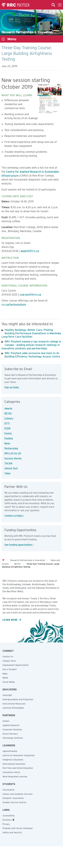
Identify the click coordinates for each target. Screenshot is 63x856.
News (7, 443)
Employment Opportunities (15, 665)
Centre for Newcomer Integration (18, 755)
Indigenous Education (12, 759)
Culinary (8, 418)
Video (7, 473)
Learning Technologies (13, 708)
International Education (13, 764)
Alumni (5, 721)
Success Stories (13, 458)
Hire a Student (9, 669)
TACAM (8, 463)
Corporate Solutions (12, 729)
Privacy (6, 824)
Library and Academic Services (17, 794)
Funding (8, 438)
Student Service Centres (14, 802)
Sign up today (11, 387)
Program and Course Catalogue (17, 828)
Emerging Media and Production (17, 699)
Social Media (8, 682)
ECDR (7, 428)
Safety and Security (12, 832)
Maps (4, 673)
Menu (11, 39)
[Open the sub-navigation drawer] (3, 39)
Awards (8, 408)
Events (8, 433)
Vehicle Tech (11, 468)
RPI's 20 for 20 (12, 453)
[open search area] (53, 5)
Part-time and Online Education (17, 768)
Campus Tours (9, 661)
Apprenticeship (9, 751)
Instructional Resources (13, 704)
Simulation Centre (11, 772)
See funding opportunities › (19, 544)
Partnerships (11, 448)
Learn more (10, 619)
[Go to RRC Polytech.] (3, 560)
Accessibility (8, 815)
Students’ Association (13, 798)
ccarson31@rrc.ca (30, 294)
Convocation (8, 790)
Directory (7, 820)
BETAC (8, 413)
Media (5, 678)
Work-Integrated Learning (14, 776)
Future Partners (10, 734)
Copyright (7, 695)
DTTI (7, 423)
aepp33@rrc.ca (30, 250)
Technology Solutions (12, 738)
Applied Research (10, 725)
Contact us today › (14, 515)
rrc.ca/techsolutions (13, 304)
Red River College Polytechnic (15, 5)
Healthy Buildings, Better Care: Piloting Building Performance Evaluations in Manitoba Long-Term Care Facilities (31, 333)
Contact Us (7, 656)
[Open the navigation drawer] (60, 5)
